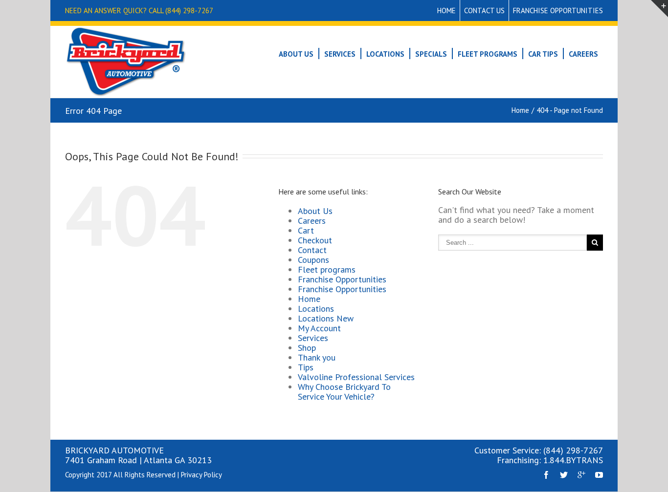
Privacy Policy (201, 474)
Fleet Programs (487, 54)
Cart (306, 230)
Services (340, 54)
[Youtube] (599, 475)
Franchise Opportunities (558, 10)
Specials (431, 54)
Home (446, 10)
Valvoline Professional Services (356, 377)
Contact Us (484, 10)
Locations (385, 54)
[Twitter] (564, 475)
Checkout (315, 240)
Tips (305, 367)
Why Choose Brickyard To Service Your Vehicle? (344, 391)
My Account (319, 328)
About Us (296, 54)
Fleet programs (327, 269)
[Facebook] (546, 475)
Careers (583, 54)
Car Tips (543, 54)
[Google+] (581, 475)
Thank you (316, 357)
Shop (307, 347)
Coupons (313, 259)
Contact (312, 250)
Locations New (326, 318)
